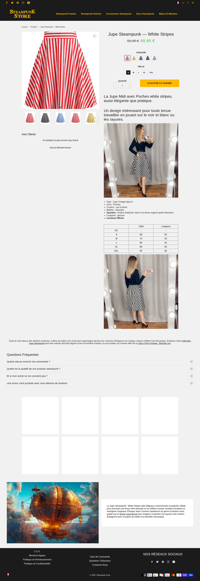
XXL (152, 72)
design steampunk (128, 514)
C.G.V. (37, 551)
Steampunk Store (103, 575)
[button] (60, 107)
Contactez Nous (100, 565)
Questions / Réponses (100, 561)
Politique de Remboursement (37, 559)
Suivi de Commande (100, 557)
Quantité (122, 81)
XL (144, 72)
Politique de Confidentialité (37, 564)
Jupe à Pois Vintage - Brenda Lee (154, 343)
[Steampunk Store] (22, 13)
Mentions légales (37, 555)
